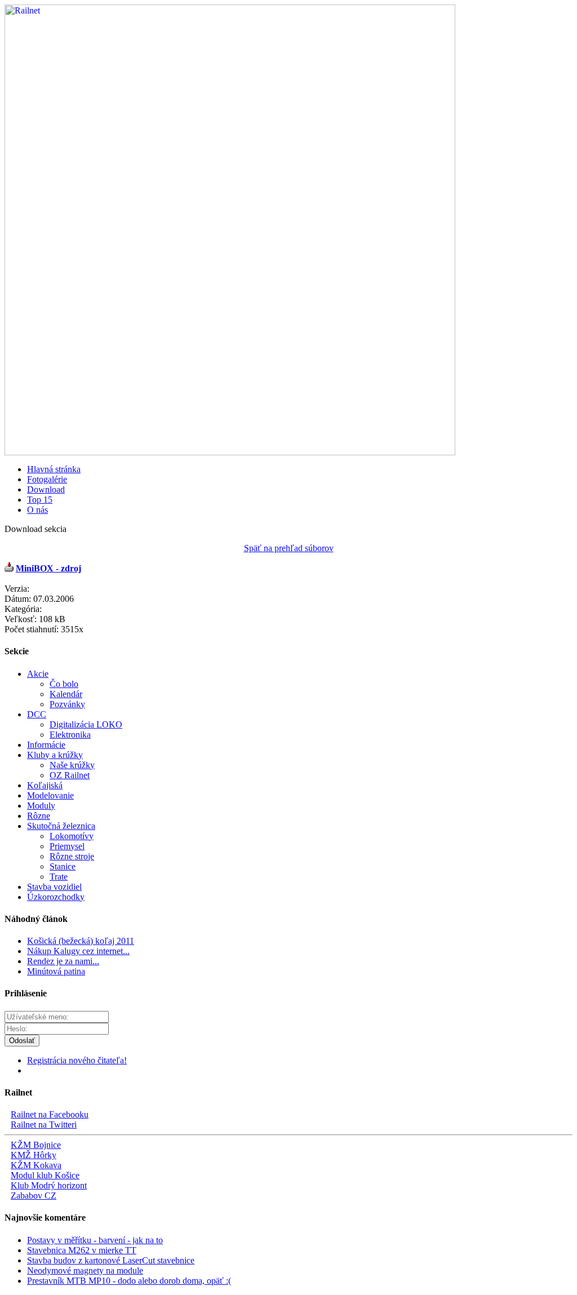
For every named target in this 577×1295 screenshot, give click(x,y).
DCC (36, 714)
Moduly (41, 805)
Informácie (46, 744)
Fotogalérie (47, 479)
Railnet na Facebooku (49, 1114)
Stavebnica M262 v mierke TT (81, 1250)
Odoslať (22, 1040)
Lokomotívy (72, 836)
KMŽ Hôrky (33, 1155)
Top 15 (39, 499)
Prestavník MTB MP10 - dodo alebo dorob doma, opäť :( (129, 1280)
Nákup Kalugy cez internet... (78, 951)
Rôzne (38, 816)
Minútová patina (56, 971)
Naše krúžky (72, 765)
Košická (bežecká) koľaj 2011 (80, 941)
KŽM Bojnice (36, 1145)
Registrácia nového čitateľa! (77, 1060)
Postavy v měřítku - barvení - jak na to (95, 1240)
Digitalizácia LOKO (86, 724)
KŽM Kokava (36, 1165)
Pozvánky (67, 704)
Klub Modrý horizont (49, 1185)
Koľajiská (45, 785)
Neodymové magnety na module (85, 1270)
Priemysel (67, 846)
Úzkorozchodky (56, 897)
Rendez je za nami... (63, 961)
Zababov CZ (33, 1195)
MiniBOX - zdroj (48, 568)
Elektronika (70, 734)
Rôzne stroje (72, 856)
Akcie (37, 673)
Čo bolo (64, 684)
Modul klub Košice (45, 1175)
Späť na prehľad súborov (289, 548)
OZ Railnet (70, 775)
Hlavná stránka (54, 469)
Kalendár (66, 694)
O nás (37, 510)
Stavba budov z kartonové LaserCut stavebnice (110, 1260)
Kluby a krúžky (55, 755)
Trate (59, 876)
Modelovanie (50, 795)
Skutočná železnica (61, 826)
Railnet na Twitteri (44, 1124)
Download (46, 489)
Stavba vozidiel (54, 887)
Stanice (63, 866)
